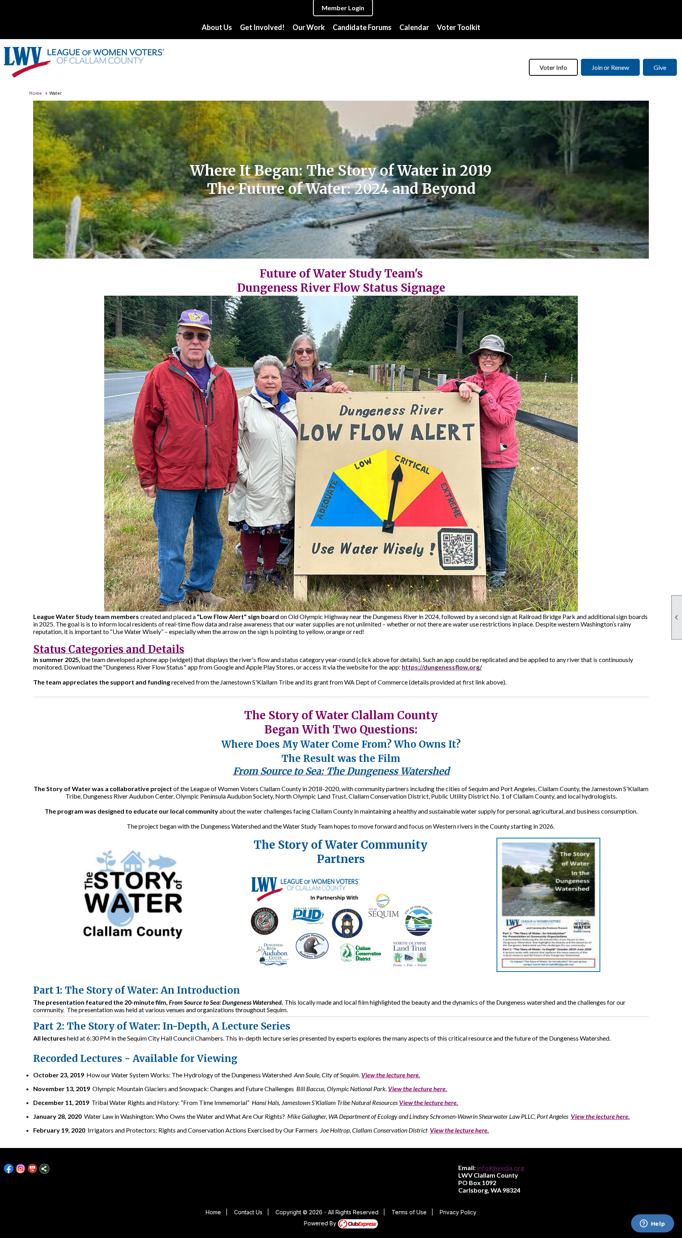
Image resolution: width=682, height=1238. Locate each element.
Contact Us (248, 1212)
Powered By (321, 1223)
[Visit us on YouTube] (32, 1169)
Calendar (414, 27)
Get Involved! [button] (262, 27)
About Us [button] (217, 27)
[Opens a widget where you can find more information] (652, 1224)
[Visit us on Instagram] (21, 1169)
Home (35, 93)
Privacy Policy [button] (458, 1212)
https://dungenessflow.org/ (442, 667)
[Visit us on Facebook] (9, 1169)
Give (660, 67)
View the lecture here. (390, 1075)
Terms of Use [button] (409, 1212)
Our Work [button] (308, 27)
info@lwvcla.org (500, 1167)
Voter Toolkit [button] (458, 27)
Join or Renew (610, 67)
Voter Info (553, 67)
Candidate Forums (362, 27)
